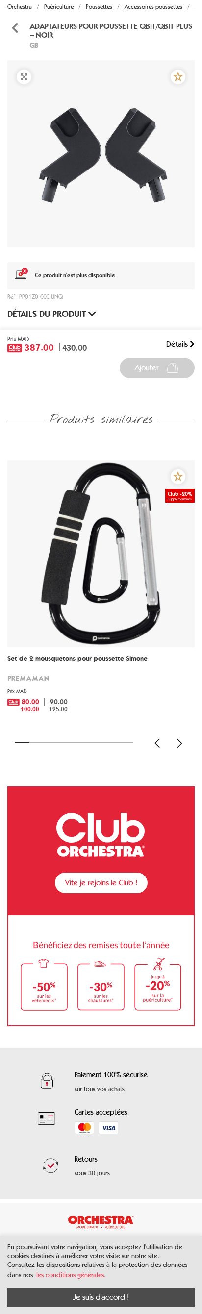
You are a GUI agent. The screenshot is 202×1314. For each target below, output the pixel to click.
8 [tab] (126, 742)
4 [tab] (66, 742)
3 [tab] (52, 742)
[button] (178, 77)
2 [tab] (36, 742)
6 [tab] (96, 742)
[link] (101, 687)
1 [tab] (22, 742)
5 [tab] (81, 742)
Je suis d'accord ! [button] (101, 1297)
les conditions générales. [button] (71, 1275)
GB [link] (33, 45)
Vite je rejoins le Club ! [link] (101, 882)
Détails (178, 344)
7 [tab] (111, 742)
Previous (157, 743)
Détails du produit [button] (47, 314)
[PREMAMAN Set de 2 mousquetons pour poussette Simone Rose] (101, 553)
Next (179, 743)
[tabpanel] (101, 153)
